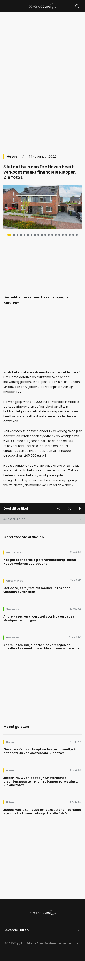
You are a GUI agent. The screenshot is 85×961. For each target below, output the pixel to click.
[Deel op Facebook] (80, 508)
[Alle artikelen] (77, 235)
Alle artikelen (14, 518)
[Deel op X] (69, 508)
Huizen (12, 156)
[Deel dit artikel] (59, 508)
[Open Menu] (6, 6)
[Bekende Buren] (42, 6)
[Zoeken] (77, 6)
